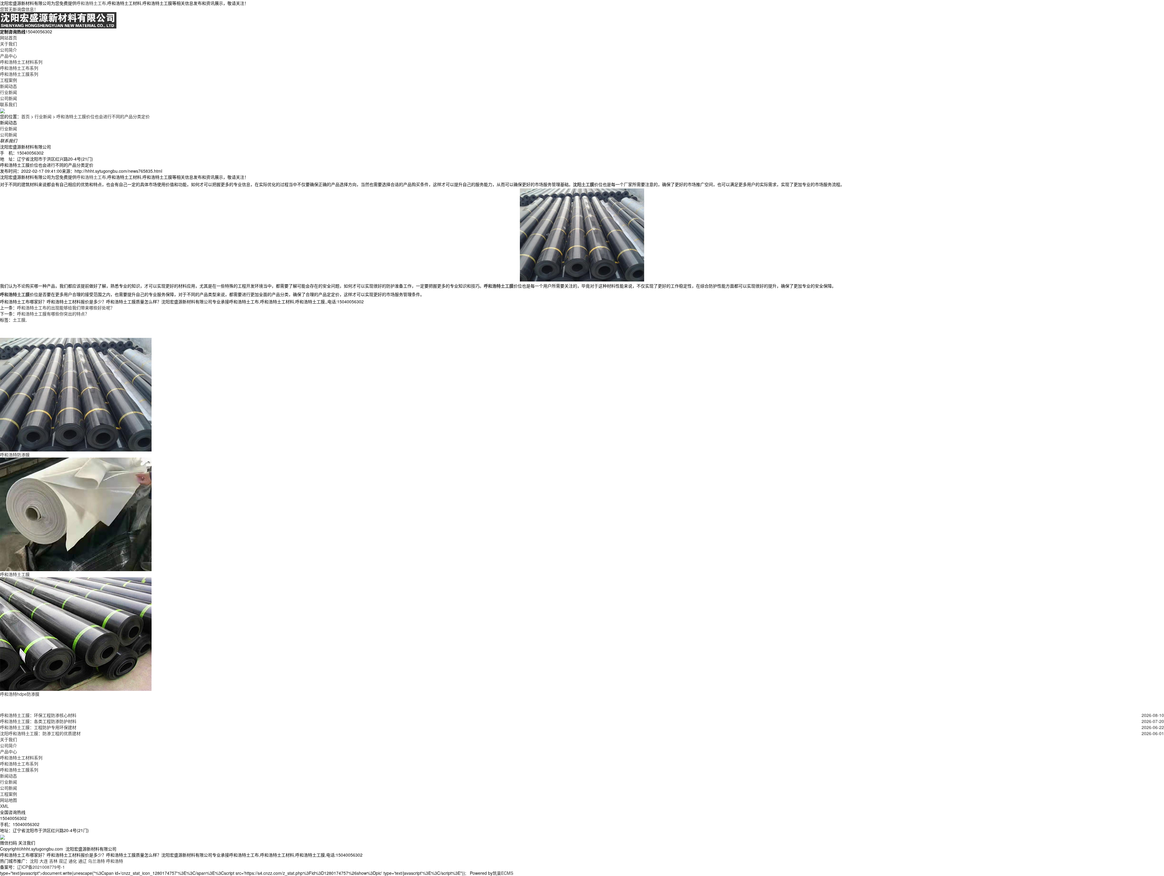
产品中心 (8, 56)
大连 (43, 861)
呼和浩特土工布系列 (19, 68)
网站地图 (8, 800)
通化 (73, 861)
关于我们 (8, 44)
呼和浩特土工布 (91, 3)
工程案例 (8, 80)
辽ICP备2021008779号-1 (41, 867)
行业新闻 (8, 92)
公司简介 (8, 50)
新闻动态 (8, 86)
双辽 (63, 861)
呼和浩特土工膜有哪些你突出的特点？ (53, 314)
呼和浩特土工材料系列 (21, 62)
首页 (25, 116)
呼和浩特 (114, 861)
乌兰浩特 (96, 861)
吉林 (53, 861)
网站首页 (8, 38)
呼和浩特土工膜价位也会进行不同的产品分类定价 (103, 116)
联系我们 (8, 104)
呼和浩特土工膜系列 (19, 74)
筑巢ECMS (503, 873)
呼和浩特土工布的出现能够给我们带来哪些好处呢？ (66, 308)
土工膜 (19, 320)
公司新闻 (8, 98)
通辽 (82, 861)
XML (4, 806)
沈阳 (34, 861)
